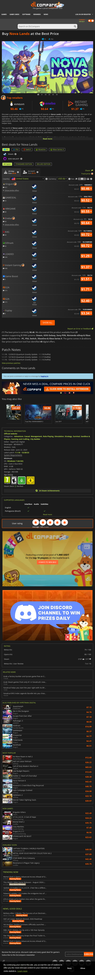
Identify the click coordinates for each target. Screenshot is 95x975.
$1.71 (85, 289)
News (46, 14)
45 (5, 201)
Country (6, 179)
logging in (44, 376)
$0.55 (85, 211)
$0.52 (85, 200)
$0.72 (85, 234)
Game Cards (14, 14)
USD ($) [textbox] (61, 178)
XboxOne (42, 149)
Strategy (68, 436)
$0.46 (85, 188)
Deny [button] (69, 968)
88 (5, 212)
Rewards (37, 14)
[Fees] (82, 179)
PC (7, 149)
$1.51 (85, 279)
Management (36, 436)
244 (5, 257)
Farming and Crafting (20, 439)
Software (26, 14)
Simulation (59, 436)
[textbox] (21, 179)
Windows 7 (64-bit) (15, 461)
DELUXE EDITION (43, 164)
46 (5, 235)
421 (5, 187)
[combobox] (27, 179)
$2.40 (85, 301)
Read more (47, 139)
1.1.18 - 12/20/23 (22, 452)
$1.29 (85, 256)
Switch (28, 149)
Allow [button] (82, 968)
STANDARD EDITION (23, 164)
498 (5, 268)
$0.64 (85, 223)
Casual (27, 436)
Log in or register (83, 14)
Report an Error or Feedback (79, 328)
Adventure (18, 436)
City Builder (35, 439)
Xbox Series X (58, 149)
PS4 (16, 149)
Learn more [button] (22, 971)
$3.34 (85, 313)
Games (4, 14)
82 (5, 246)
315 (5, 290)
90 (5, 221)
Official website (10, 433)
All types (7, 164)
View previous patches (11, 363)
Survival (76, 436)
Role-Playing (48, 436)
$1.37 (85, 267)
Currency (52, 179)
